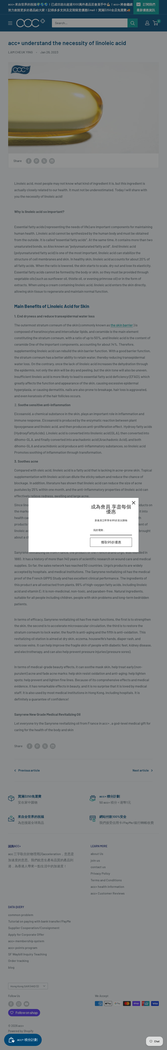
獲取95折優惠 (111, 542)
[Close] (133, 503)
